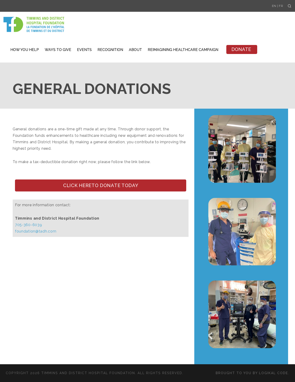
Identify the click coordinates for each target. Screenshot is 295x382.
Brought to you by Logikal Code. (252, 373)
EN (274, 6)
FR (281, 6)
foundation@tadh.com (35, 231)
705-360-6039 (28, 225)
